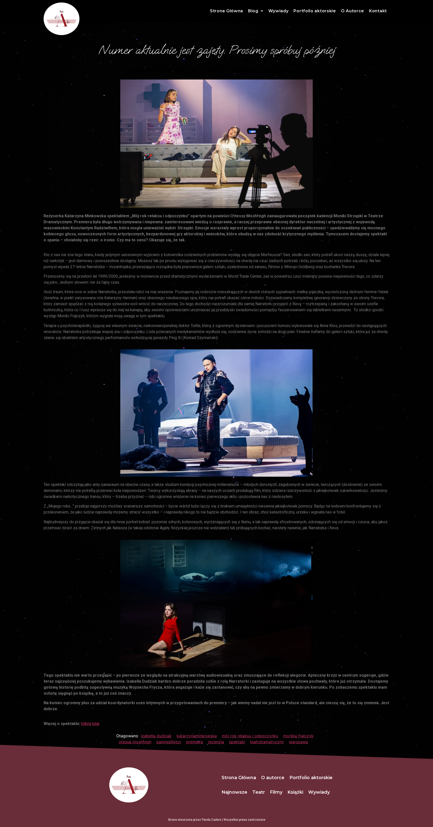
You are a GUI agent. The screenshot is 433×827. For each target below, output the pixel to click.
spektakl (237, 741)
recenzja (216, 741)
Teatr (258, 792)
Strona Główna (226, 11)
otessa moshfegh (135, 741)
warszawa (298, 741)
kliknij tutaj (90, 723)
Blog (253, 11)
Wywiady (278, 11)
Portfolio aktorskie (314, 11)
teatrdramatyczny (267, 741)
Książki (295, 792)
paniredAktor (168, 741)
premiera (194, 741)
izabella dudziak (156, 735)
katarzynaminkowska (197, 735)
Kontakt (378, 11)
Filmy (276, 792)
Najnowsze (234, 792)
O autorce (272, 777)
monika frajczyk (298, 735)
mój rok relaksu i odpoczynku (250, 735)
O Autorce (352, 11)
